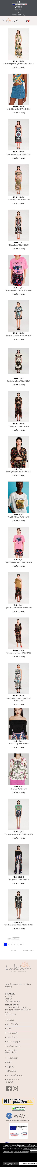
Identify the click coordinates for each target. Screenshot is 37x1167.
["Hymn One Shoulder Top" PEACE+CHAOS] (18, 588)
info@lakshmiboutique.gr (18, 14)
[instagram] (19, 2)
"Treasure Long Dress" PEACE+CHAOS (18, 154)
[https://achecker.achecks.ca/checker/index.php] (18, 1108)
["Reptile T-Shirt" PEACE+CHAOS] (18, 497)
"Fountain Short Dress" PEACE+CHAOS (18, 335)
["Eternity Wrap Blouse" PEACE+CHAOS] (18, 452)
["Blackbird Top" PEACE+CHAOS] (18, 724)
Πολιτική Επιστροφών (13, 1041)
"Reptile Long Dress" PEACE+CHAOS (18, 381)
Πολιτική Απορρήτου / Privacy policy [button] (16, 1152)
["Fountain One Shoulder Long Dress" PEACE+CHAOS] (18, 678)
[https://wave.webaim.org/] (18, 1117)
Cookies (9, 1028)
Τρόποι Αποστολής (12, 1033)
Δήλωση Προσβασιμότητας (15, 1075)
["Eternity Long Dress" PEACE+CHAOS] (18, 633)
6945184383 (19, 9)
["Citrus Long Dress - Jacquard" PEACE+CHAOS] (18, 44)
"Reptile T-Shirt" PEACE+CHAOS (18, 517)
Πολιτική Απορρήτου (13, 1024)
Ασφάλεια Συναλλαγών (13, 1046)
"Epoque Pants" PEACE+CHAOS (18, 879)
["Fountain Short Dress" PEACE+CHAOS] (18, 316)
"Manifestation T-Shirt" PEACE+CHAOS (18, 562)
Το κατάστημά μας (12, 1058)
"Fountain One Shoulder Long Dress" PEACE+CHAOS (18, 699)
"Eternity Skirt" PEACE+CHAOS (18, 426)
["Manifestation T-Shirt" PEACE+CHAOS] (18, 542)
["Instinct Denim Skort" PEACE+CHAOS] (18, 89)
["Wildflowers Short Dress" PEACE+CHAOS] (18, 905)
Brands (9, 1062)
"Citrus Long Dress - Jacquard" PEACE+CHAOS (18, 64)
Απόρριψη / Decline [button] (11, 1164)
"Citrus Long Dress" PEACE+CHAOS (18, 199)
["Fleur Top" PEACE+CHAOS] (18, 769)
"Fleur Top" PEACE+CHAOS (18, 789)
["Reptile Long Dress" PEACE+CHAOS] (18, 361)
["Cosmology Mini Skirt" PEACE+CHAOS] (18, 270)
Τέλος (21, 944)
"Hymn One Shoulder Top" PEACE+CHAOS (18, 607)
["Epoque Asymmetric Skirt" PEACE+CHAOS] (18, 814)
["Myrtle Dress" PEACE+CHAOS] (18, 225)
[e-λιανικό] (19, 4)
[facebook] (17, 2)
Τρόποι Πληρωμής (12, 1037)
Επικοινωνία (10, 1020)
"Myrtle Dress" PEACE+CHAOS (19, 245)
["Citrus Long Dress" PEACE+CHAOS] (18, 180)
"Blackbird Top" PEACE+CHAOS (18, 743)
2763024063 (19, 7)
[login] (13, 20)
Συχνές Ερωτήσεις (12, 1050)
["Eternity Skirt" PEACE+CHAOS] (18, 406)
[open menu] (3, 20)
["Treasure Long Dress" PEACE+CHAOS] (18, 134)
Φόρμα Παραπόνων (13, 1079)
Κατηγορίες (10, 1066)
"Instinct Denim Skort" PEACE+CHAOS (18, 109)
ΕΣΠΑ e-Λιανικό (11, 1071)
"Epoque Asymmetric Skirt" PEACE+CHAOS (18, 834)
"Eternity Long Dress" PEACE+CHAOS (18, 653)
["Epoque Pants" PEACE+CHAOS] (18, 859)
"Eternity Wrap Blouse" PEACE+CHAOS (18, 471)
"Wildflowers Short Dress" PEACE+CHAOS (18, 925)
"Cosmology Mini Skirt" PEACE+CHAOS (19, 290)
